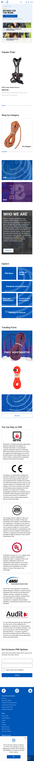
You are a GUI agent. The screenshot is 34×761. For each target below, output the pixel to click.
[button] (13, 41)
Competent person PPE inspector (9, 705)
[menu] (2, 2)
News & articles (5, 715)
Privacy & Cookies (28, 758)
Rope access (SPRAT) (6, 700)
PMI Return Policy (5, 727)
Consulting (4, 724)
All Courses (4, 698)
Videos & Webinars (6, 718)
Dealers (3, 722)
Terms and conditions (6, 731)
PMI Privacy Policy (5, 729)
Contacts (4, 720)
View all (17, 416)
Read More (8, 250)
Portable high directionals (7, 709)
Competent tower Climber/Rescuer (9, 702)
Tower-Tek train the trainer (7, 707)
